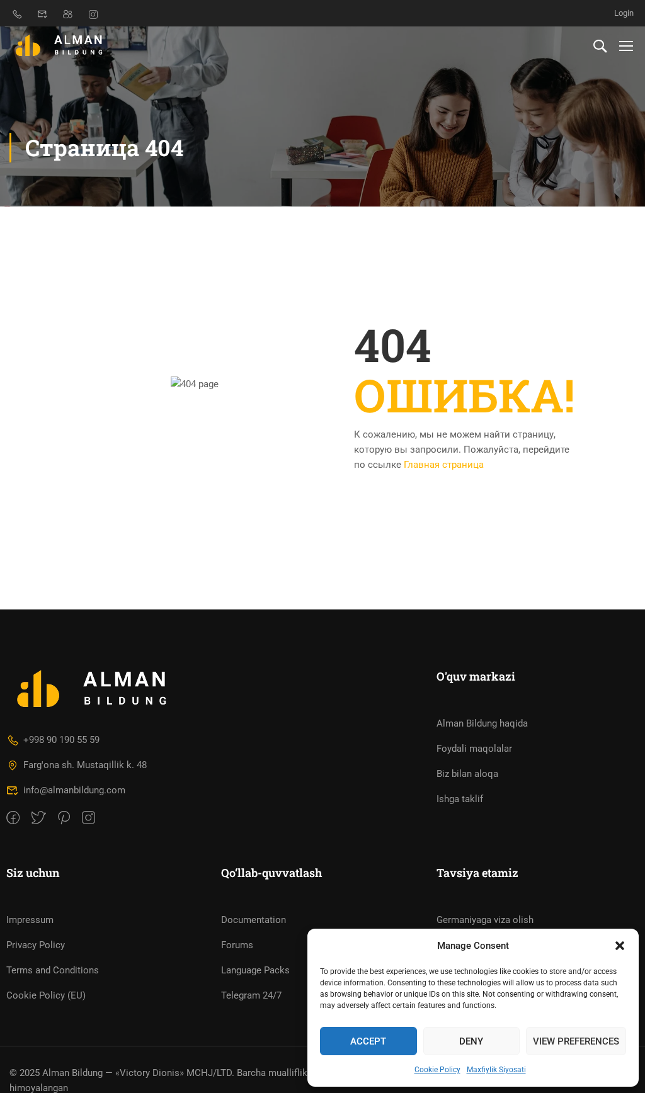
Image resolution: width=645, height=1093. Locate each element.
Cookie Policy (437, 1069)
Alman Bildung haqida (482, 723)
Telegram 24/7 (251, 995)
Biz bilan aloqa (467, 773)
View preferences (576, 1041)
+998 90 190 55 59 (61, 739)
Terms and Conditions (52, 970)
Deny (471, 1041)
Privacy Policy (35, 945)
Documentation (253, 920)
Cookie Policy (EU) (46, 995)
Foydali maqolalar (474, 748)
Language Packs (255, 970)
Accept (368, 1041)
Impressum (30, 920)
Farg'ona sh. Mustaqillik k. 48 (85, 765)
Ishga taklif (460, 799)
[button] (620, 945)
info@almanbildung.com (74, 790)
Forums (237, 945)
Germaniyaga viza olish (485, 920)
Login (624, 13)
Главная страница (444, 464)
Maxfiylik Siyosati (496, 1069)
